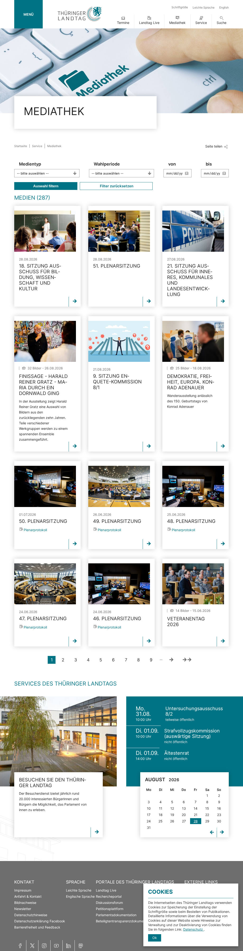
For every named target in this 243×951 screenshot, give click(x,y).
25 (161, 821)
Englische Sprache (80, 896)
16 (219, 808)
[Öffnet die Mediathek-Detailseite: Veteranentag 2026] (193, 583)
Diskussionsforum (109, 903)
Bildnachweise (25, 903)
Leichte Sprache (204, 7)
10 (149, 808)
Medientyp (30, 163)
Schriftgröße (180, 7)
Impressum (22, 890)
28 (196, 821)
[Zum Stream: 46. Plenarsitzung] (119, 583)
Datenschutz (193, 929)
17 (148, 815)
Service (201, 23)
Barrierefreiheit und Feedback (37, 927)
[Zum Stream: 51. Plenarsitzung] (119, 231)
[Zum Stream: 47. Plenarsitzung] (45, 583)
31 (149, 827)
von (172, 163)
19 (172, 815)
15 (207, 808)
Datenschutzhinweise (30, 915)
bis (209, 163)
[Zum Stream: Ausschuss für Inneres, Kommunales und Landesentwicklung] (193, 231)
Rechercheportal (109, 896)
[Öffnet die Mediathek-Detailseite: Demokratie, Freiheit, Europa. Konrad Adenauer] (193, 341)
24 (149, 821)
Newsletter (22, 909)
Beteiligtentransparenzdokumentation (125, 921)
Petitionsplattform (109, 909)
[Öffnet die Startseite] (79, 22)
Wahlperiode (107, 163)
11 (160, 808)
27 (184, 821)
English (224, 7)
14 (195, 808)
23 (219, 815)
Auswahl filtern (45, 186)
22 (207, 815)
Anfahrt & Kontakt (28, 896)
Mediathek (177, 23)
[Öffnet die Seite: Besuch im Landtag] (58, 741)
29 (207, 821)
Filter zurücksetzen (116, 186)
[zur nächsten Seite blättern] (171, 660)
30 (219, 821)
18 (161, 815)
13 (184, 808)
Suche (221, 23)
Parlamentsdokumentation (116, 915)
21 (195, 815)
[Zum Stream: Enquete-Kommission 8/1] (119, 341)
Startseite (20, 146)
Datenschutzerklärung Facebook (39, 921)
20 (184, 815)
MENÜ (28, 14)
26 (172, 821)
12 (172, 808)
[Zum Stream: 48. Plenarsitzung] (193, 486)
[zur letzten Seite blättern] (187, 660)
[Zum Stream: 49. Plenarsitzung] (119, 486)
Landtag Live (149, 23)
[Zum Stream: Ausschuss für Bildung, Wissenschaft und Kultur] (45, 231)
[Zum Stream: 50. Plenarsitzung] (45, 486)
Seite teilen (213, 146)
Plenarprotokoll (35, 530)
